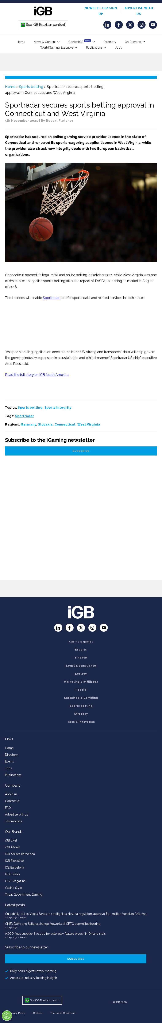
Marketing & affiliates (81, 681)
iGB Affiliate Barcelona (20, 854)
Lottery (81, 673)
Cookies (37, 1013)
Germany (28, 424)
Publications (94, 47)
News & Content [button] (45, 42)
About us (11, 794)
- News (22, 917)
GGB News (12, 874)
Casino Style (13, 887)
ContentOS (79, 42)
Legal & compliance (81, 665)
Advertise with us (16, 814)
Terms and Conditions (62, 1013)
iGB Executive (14, 860)
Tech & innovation (81, 721)
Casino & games (81, 641)
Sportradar (51, 298)
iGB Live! (11, 840)
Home (21, 42)
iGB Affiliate (12, 847)
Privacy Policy (17, 1013)
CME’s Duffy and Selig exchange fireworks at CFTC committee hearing (52, 923)
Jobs (118, 47)
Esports (81, 649)
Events (9, 761)
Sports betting (31, 87)
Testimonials (13, 821)
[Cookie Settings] (7, 1015)
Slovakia (45, 424)
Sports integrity (58, 407)
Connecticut (65, 424)
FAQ (8, 807)
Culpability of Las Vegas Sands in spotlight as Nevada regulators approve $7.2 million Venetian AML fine (75, 913)
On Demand (133, 42)
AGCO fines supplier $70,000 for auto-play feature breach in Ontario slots (55, 933)
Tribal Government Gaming (23, 894)
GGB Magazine (15, 881)
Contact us (12, 801)
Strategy (81, 713)
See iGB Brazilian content (43, 25)
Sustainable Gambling (81, 697)
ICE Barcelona (14, 867)
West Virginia (88, 424)
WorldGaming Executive (56, 47)
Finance (81, 657)
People (81, 689)
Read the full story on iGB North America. (37, 375)
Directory (110, 42)
